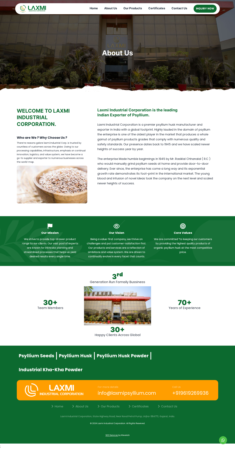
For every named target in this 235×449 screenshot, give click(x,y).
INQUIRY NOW (205, 8)
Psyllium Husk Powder (123, 356)
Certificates (156, 8)
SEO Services (112, 435)
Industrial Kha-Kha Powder (50, 370)
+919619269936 (190, 393)
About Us (110, 8)
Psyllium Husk (75, 356)
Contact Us (179, 8)
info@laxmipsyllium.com (127, 393)
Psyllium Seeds (36, 356)
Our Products (132, 8)
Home (94, 8)
